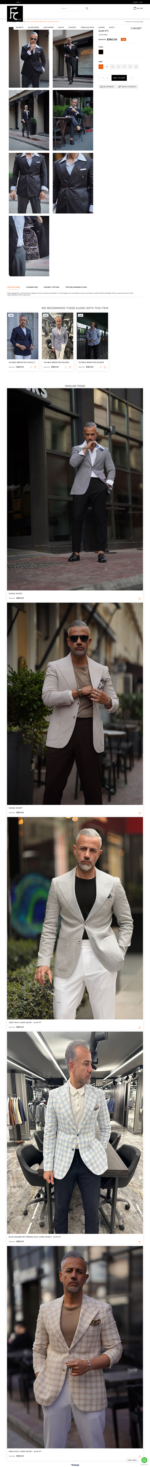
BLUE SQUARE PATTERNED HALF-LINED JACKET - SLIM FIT (35, 1237)
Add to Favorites (31, 367)
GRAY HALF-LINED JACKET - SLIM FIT (25, 1022)
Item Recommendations (76, 287)
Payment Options (51, 287)
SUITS (111, 27)
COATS (61, 27)
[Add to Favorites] (131, 77)
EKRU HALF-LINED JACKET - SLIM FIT (25, 1451)
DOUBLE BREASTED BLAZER (56, 362)
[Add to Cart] (35, 367)
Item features (13, 287)
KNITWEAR (48, 27)
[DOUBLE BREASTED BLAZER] (57, 336)
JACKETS (19, 27)
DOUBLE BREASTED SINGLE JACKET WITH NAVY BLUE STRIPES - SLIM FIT (23, 362)
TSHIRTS (72, 27)
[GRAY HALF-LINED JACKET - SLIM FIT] (75, 918)
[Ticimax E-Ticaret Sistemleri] (75, 1465)
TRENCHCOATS (87, 27)
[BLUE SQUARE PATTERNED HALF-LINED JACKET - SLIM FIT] (75, 1133)
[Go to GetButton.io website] (144, 1464)
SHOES (102, 27)
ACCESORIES (33, 27)
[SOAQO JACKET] (75, 489)
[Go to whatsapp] (144, 1460)
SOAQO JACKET (15, 593)
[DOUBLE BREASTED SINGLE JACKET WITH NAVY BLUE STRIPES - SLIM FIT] (22, 336)
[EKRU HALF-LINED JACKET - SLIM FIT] (75, 1347)
